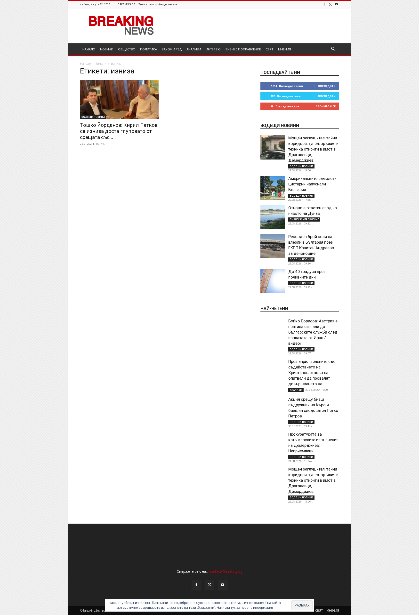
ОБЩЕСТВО (126, 49)
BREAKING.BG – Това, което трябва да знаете (147, 4)
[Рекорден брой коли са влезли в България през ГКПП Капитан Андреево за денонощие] (272, 246)
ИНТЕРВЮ (213, 49)
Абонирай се (326, 106)
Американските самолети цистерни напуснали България (312, 184)
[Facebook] (324, 4)
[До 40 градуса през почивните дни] (272, 281)
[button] (333, 49)
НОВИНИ (106, 49)
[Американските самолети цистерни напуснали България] (272, 188)
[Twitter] (330, 4)
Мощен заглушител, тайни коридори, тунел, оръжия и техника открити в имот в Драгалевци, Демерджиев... (313, 149)
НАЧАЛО (88, 49)
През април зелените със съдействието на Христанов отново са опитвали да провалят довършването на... (311, 372)
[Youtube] (336, 4)
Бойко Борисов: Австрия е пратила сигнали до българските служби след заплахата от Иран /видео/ (313, 332)
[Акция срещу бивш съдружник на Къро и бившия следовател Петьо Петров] (272, 409)
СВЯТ (269, 49)
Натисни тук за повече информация (245, 607)
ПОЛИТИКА (148, 49)
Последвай (327, 86)
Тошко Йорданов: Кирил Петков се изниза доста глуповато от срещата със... (119, 131)
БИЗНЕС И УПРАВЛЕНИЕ (243, 49)
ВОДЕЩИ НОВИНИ (93, 117)
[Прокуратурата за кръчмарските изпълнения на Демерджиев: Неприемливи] (272, 443)
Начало (85, 64)
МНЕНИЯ (284, 49)
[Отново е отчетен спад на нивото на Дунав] (272, 217)
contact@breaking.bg (225, 571)
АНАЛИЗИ (193, 49)
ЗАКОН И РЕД (172, 49)
